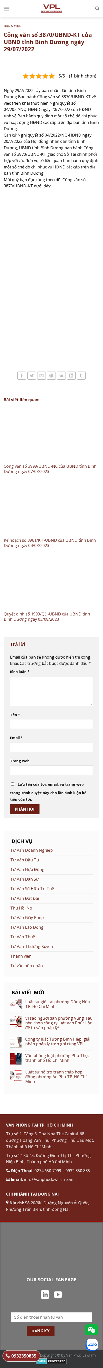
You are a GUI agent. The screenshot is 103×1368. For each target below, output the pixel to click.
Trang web (20, 761)
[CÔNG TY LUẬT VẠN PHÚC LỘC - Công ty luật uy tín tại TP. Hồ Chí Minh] (52, 8)
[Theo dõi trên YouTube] (58, 1295)
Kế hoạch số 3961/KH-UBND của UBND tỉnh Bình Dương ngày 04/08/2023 (50, 542)
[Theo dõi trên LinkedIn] (45, 1295)
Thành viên (21, 956)
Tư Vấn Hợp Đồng (27, 869)
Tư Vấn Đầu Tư (24, 860)
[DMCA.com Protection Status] (51, 1361)
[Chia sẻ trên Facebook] (21, 376)
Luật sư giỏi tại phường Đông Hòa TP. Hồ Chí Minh (57, 1004)
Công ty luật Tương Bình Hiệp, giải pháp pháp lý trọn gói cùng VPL (57, 1041)
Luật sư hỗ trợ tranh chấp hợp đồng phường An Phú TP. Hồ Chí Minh (55, 1077)
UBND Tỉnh (13, 26)
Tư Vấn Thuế (22, 936)
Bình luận (20, 671)
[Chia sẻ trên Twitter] (31, 376)
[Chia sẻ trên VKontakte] (61, 376)
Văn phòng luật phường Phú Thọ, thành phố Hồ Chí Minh (57, 1058)
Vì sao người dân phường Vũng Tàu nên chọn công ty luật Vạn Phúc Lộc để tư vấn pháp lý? (58, 1023)
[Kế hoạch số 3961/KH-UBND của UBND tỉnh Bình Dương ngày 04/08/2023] (51, 508)
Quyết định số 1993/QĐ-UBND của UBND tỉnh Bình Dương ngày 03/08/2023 (47, 616)
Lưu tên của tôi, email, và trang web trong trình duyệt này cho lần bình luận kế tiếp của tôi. (48, 792)
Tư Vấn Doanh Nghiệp (31, 850)
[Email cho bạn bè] (41, 376)
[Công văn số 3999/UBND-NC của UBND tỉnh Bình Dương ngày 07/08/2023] (51, 434)
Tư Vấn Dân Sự (24, 879)
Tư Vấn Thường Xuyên (31, 946)
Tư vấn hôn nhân (26, 965)
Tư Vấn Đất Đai (24, 898)
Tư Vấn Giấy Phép (27, 917)
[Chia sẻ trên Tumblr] (81, 376)
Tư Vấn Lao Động (27, 927)
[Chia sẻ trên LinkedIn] (71, 376)
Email (16, 737)
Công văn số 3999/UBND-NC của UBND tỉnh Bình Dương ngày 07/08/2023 (50, 468)
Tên (15, 714)
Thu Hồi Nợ (21, 908)
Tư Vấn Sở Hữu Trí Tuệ (32, 888)
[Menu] (7, 8)
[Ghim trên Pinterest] (51, 376)
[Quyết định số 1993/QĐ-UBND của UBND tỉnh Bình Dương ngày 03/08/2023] (51, 582)
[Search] (97, 8)
